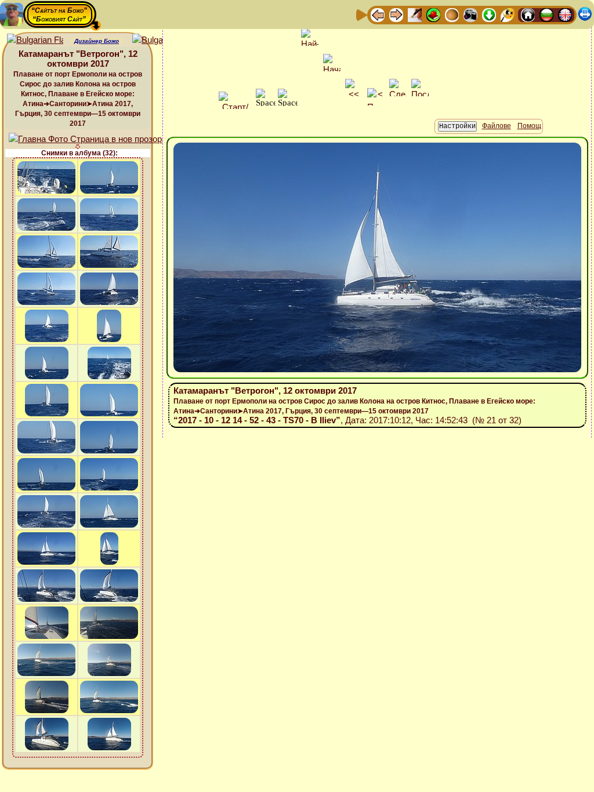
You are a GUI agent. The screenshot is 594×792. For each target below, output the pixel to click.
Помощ (529, 126)
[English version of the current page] (35, 40)
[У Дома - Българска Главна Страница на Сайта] (546, 14)
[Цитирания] (433, 14)
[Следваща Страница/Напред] (396, 14)
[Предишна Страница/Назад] (378, 14)
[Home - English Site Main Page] (565, 14)
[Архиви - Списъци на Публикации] (415, 14)
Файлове (496, 126)
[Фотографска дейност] (470, 14)
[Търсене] (508, 14)
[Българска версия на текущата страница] (160, 40)
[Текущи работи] (452, 14)
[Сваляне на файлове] (489, 14)
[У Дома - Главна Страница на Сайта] (528, 14)
